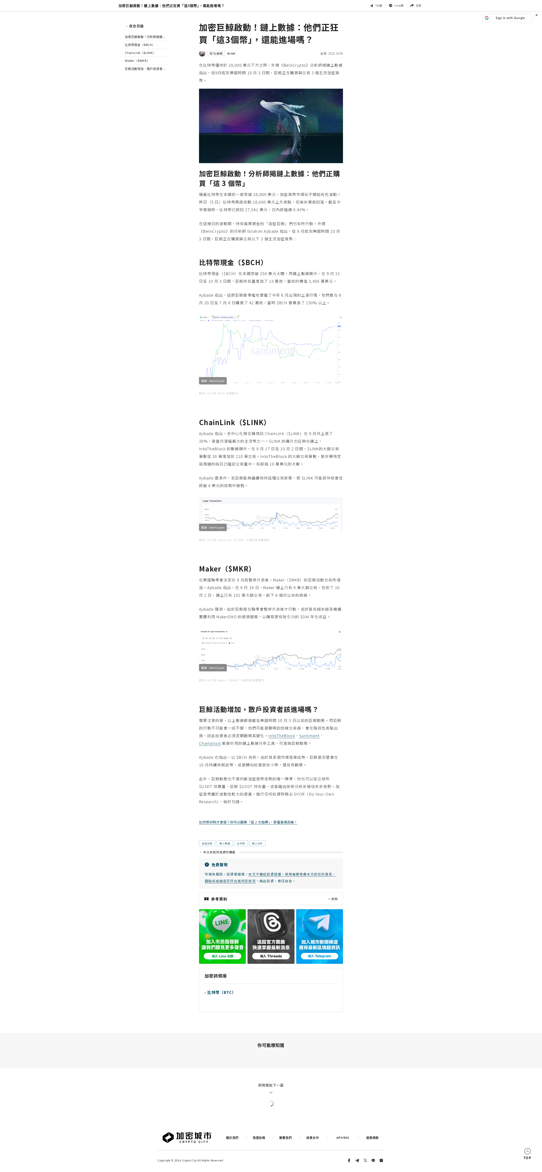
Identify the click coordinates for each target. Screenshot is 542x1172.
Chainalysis (210, 743)
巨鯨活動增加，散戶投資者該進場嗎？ (145, 69)
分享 (418, 5)
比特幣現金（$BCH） (140, 45)
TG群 (378, 5)
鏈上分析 (257, 843)
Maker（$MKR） (137, 61)
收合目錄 (135, 26)
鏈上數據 (224, 843)
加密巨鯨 (207, 843)
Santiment (309, 735)
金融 (323, 53)
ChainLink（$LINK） (140, 53)
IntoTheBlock (281, 735)
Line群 (399, 5)
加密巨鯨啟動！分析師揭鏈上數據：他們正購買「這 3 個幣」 (145, 37)
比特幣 (241, 843)
